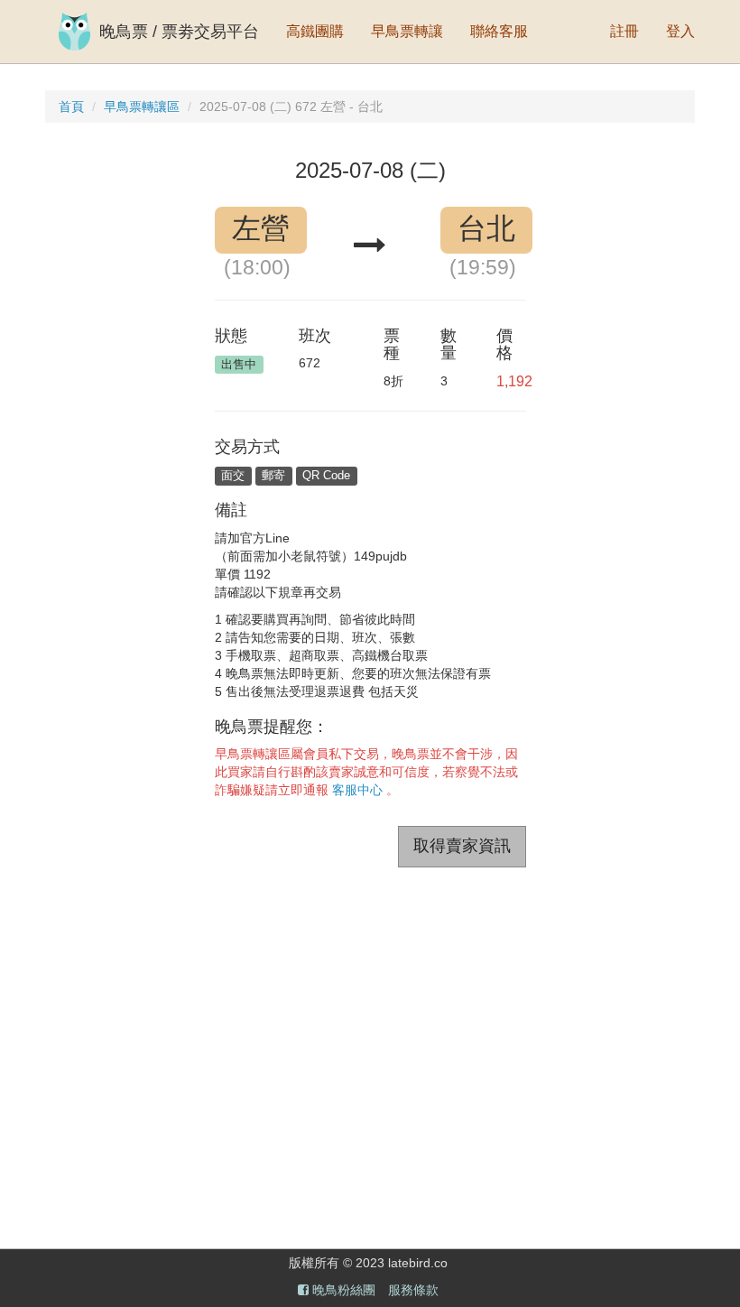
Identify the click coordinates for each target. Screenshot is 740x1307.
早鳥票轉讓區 (142, 106)
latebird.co (418, 1263)
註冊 (624, 31)
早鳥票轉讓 (407, 31)
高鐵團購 (315, 31)
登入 (680, 31)
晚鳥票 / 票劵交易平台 (179, 32)
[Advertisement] (370, 1039)
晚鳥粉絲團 (342, 1290)
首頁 (71, 106)
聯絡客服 (499, 31)
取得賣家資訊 (462, 846)
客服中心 (357, 790)
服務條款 (413, 1290)
